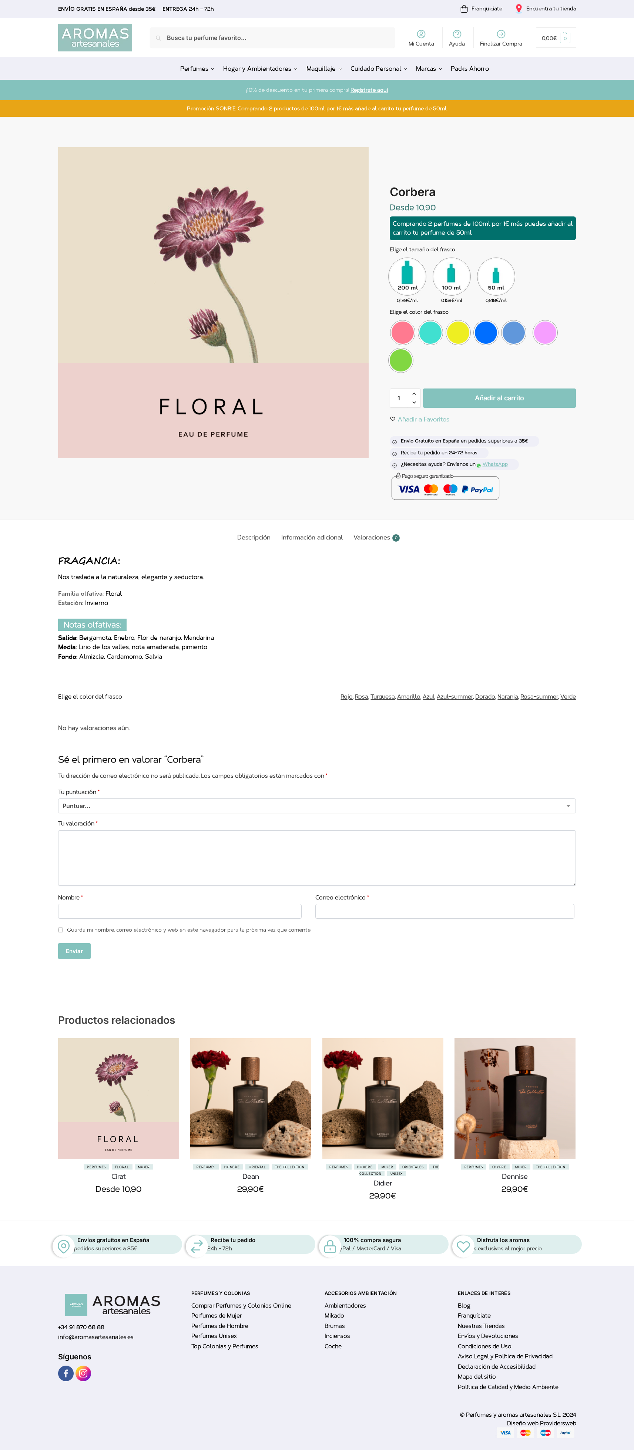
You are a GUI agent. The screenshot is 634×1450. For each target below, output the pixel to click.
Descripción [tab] (254, 537)
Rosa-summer (539, 696)
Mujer (144, 1167)
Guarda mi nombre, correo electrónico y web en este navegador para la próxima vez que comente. (189, 930)
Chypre (499, 1167)
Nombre (70, 897)
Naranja (507, 696)
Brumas (335, 1326)
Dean (250, 1177)
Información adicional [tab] (312, 537)
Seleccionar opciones (118, 1206)
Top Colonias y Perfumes (224, 1346)
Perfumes (96, 1167)
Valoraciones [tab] (375, 537)
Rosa (361, 696)
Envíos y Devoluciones (488, 1336)
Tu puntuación (79, 792)
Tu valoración (78, 823)
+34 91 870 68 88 (81, 1327)
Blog (464, 1305)
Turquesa (382, 696)
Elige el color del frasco (419, 312)
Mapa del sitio (477, 1376)
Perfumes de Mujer (216, 1315)
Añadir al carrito (499, 398)
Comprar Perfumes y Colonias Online (241, 1305)
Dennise (515, 1177)
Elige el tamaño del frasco (422, 249)
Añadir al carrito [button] (251, 1206)
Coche (333, 1346)
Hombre (231, 1167)
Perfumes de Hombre (219, 1326)
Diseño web (523, 1423)
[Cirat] (118, 1098)
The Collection (290, 1167)
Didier (383, 1183)
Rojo (347, 696)
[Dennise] (515, 1098)
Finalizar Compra (501, 44)
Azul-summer (455, 696)
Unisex (396, 1173)
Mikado (334, 1315)
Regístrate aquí (369, 90)
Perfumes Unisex (214, 1336)
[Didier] (382, 1098)
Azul (429, 696)
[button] (556, 37)
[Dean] (250, 1098)
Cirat (118, 1177)
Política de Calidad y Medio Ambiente (508, 1387)
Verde (568, 696)
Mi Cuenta (421, 44)
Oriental (257, 1167)
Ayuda (457, 44)
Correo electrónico (342, 897)
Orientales (413, 1167)
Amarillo (408, 696)
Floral (122, 1167)
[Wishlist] (168, 1075)
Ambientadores (345, 1305)
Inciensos (337, 1336)
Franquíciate (474, 1315)
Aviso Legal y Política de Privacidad (505, 1356)
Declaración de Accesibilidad (497, 1366)
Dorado (485, 696)
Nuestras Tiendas (481, 1326)
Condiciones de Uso (484, 1346)
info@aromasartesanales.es (96, 1337)
